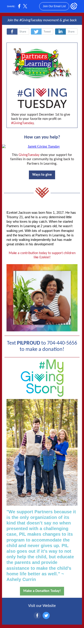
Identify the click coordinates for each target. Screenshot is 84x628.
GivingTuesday (29, 155)
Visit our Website (42, 606)
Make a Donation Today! (42, 591)
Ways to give (42, 175)
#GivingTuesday (30, 20)
